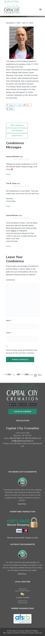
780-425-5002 (15, 438)
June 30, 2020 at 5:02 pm (21, 186)
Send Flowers (17, 135)
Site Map (23, 633)
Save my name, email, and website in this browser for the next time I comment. (21, 351)
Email (8, 333)
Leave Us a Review (22, 411)
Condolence (10, 280)
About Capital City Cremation (11, 633)
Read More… (22, 504)
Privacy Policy (30, 633)
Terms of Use (38, 633)
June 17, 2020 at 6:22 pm (21, 159)
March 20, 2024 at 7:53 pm (21, 218)
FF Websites (35, 631)
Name (9, 320)
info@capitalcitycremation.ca (22, 441)
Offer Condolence (17, 125)
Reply (8, 174)
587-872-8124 (30, 438)
